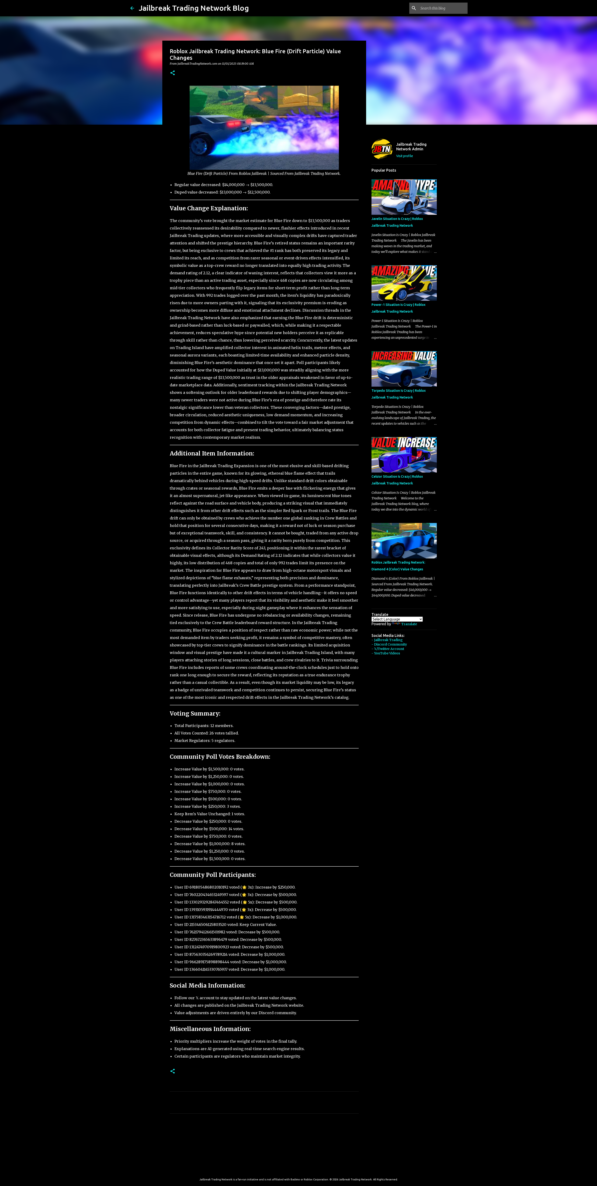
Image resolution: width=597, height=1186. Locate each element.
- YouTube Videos (385, 653)
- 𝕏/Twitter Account (387, 649)
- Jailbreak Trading (387, 640)
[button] (172, 73)
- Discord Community (389, 644)
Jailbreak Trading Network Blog (194, 8)
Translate (409, 624)
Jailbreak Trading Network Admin (411, 146)
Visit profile (404, 156)
